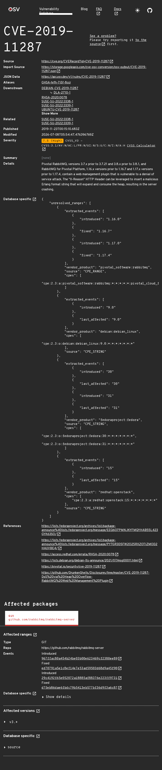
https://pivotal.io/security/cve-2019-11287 (71, 567)
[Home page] (14, 10)
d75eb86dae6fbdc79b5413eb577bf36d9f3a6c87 (79, 688)
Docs (117, 9)
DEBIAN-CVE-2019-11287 (60, 88)
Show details (58, 697)
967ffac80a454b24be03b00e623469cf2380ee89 (79, 659)
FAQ (99, 9)
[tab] (41, 618)
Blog (84, 9)
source (14, 747)
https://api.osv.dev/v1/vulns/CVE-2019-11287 (74, 77)
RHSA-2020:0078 (54, 98)
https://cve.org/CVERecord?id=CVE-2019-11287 (75, 62)
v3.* (13, 722)
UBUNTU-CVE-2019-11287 (60, 110)
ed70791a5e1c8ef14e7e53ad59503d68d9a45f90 (79, 668)
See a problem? (103, 36)
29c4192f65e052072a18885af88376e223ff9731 (79, 678)
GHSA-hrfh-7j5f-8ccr (56, 83)
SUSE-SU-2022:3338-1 (57, 102)
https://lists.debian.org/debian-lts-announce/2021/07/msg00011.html (90, 561)
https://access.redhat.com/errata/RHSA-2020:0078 (78, 555)
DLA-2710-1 (62, 93)
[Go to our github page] (149, 10)
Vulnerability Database (49, 11)
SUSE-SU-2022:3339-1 (57, 106)
